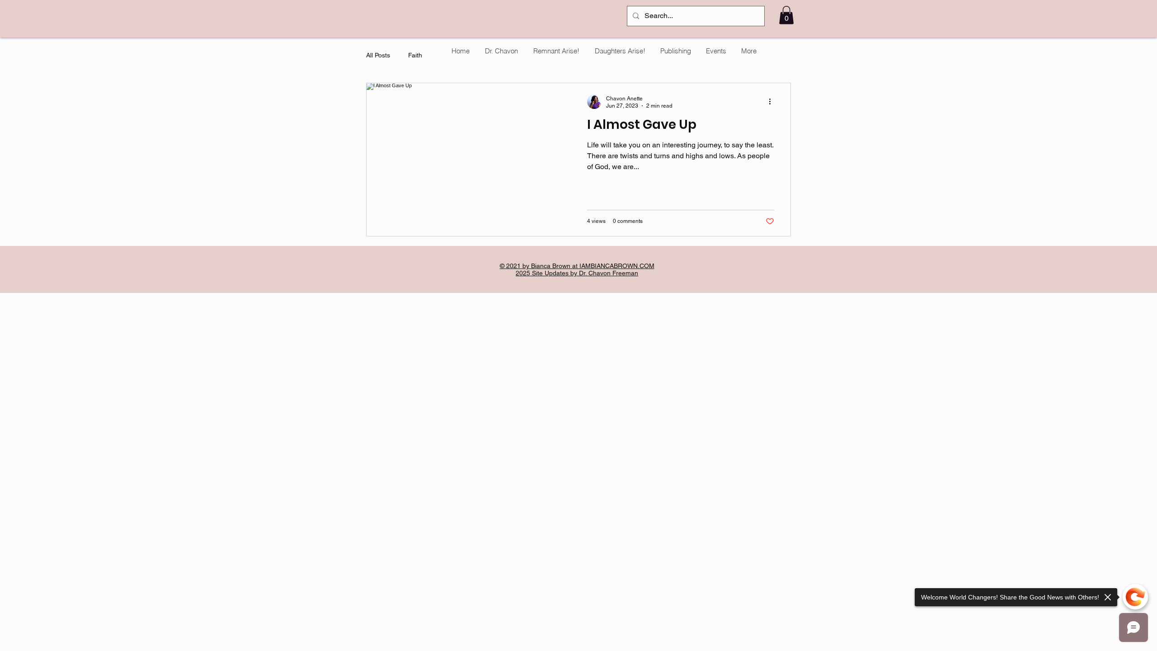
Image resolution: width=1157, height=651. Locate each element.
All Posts (378, 55)
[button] (786, 15)
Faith (415, 55)
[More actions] (772, 101)
